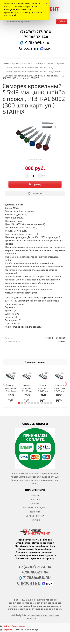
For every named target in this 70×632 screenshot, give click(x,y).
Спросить (28, 48)
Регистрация (18, 626)
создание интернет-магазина (44, 615)
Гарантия (35, 511)
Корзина (7, 629)
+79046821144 (35, 36)
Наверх (32, 618)
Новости (35, 495)
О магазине (35, 499)
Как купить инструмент (35, 507)
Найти (61, 21)
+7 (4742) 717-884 (35, 31)
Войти (6, 626)
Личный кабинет (35, 515)
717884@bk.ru (36, 42)
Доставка (35, 503)
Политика (35, 519)
